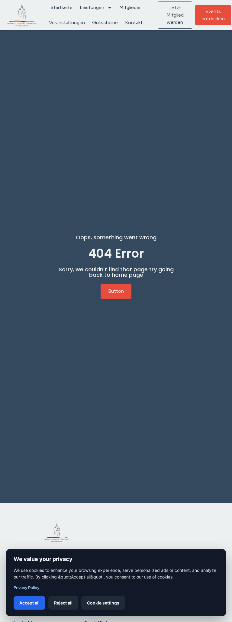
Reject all (63, 602)
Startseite (61, 7)
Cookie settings (103, 602)
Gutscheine (105, 22)
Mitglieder (130, 7)
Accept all (29, 602)
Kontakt (134, 22)
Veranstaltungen (67, 22)
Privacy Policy (26, 587)
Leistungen (92, 7)
